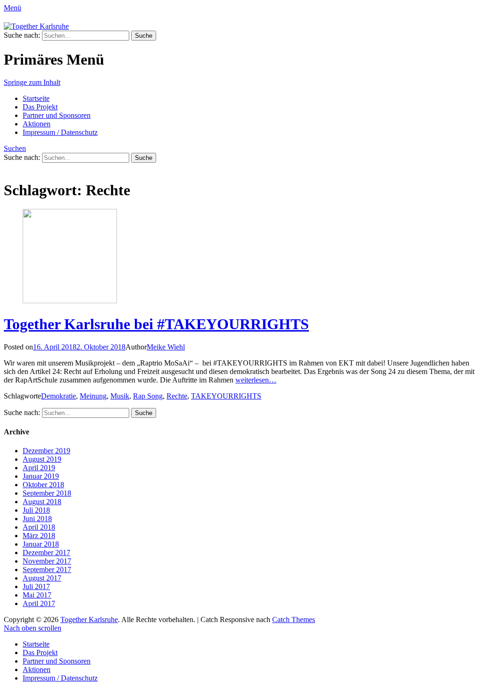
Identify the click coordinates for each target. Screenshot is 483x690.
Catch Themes (293, 619)
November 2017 (47, 561)
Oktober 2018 (43, 485)
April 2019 (39, 468)
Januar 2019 (41, 476)
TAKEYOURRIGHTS (226, 396)
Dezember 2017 (46, 553)
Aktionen (36, 124)
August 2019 (42, 459)
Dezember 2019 (46, 451)
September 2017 (47, 569)
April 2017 (39, 603)
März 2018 (39, 536)
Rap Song (148, 396)
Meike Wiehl (166, 347)
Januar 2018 (41, 544)
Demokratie (58, 396)
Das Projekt (40, 107)
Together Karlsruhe (89, 619)
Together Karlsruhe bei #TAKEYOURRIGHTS (156, 324)
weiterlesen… (255, 380)
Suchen (15, 148)
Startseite (36, 98)
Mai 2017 (37, 595)
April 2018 (39, 527)
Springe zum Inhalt (32, 82)
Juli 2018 (36, 510)
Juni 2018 (37, 519)
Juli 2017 (36, 586)
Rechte (177, 396)
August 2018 (42, 502)
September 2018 (47, 493)
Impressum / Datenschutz (60, 132)
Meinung (93, 396)
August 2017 (42, 578)
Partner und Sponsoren (57, 115)
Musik (119, 396)
